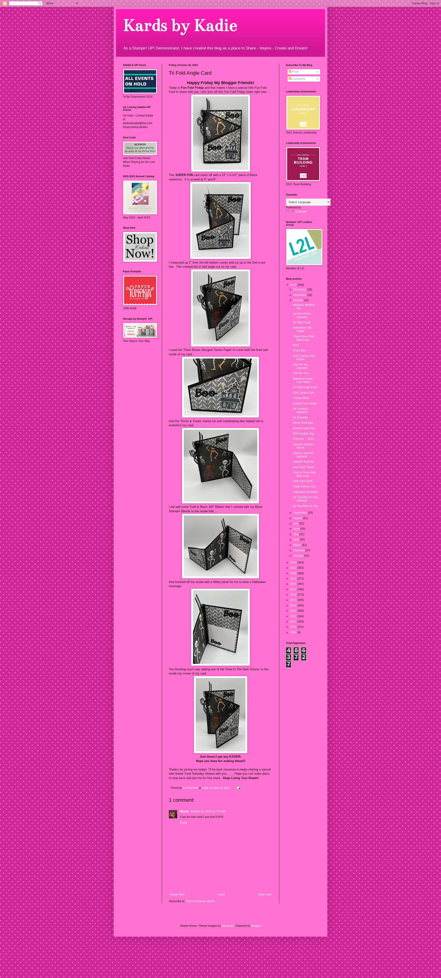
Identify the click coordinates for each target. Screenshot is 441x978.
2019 (293, 578)
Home (221, 894)
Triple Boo (299, 350)
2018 (293, 584)
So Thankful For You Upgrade (305, 499)
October (298, 300)
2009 (293, 632)
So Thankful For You (305, 506)
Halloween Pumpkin (305, 492)
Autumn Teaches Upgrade (303, 455)
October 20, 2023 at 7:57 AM (208, 811)
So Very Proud (302, 322)
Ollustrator (227, 925)
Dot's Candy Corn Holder (304, 357)
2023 (293, 285)
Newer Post (177, 894)
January (298, 555)
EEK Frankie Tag (303, 433)
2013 (293, 610)
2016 (293, 594)
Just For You (300, 373)
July (296, 523)
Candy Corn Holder (305, 403)
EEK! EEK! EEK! (303, 481)
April (296, 539)
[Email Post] (238, 787)
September (300, 512)
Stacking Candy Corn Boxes (303, 380)
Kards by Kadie (180, 25)
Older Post (264, 894)
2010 (293, 626)
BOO (296, 345)
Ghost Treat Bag (303, 422)
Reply (183, 822)
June (296, 528)
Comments (298, 78)
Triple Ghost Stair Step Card (303, 338)
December (300, 289)
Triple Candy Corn (304, 486)
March (297, 545)
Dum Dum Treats (303, 467)
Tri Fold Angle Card (305, 387)
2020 (293, 573)
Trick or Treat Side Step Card (304, 474)
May (296, 534)
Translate (301, 211)
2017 (293, 589)
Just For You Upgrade (300, 366)
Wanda (184, 811)
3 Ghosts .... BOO (303, 439)
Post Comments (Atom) (200, 901)
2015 (293, 600)
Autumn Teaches (303, 461)
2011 (293, 621)
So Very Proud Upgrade (302, 315)
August (298, 518)
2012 (293, 616)
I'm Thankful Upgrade (300, 410)
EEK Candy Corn (303, 392)
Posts (295, 71)
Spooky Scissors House (303, 446)
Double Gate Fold (304, 428)
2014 (293, 605)
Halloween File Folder (302, 329)
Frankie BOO (301, 398)
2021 (293, 567)
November (300, 295)
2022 (293, 562)
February (299, 550)
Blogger (256, 925)
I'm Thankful (300, 417)
